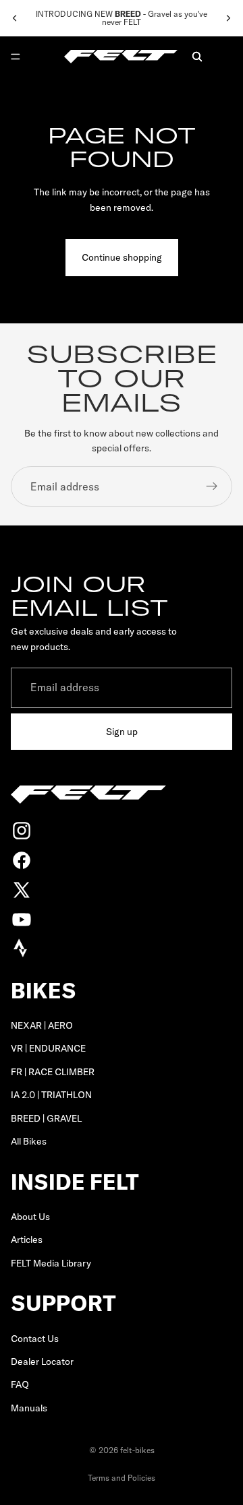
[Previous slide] (15, 18)
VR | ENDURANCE (48, 1049)
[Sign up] (212, 486)
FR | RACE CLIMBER (52, 1072)
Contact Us (35, 1339)
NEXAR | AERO (42, 1025)
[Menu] (15, 56)
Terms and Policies (121, 1478)
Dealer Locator (42, 1362)
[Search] (197, 56)
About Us (30, 1217)
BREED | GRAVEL (46, 1118)
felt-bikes (137, 1450)
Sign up (122, 732)
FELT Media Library (51, 1263)
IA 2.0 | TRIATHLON (51, 1095)
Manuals (29, 1408)
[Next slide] (228, 18)
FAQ (20, 1385)
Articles (27, 1240)
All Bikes (29, 1141)
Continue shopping (122, 257)
